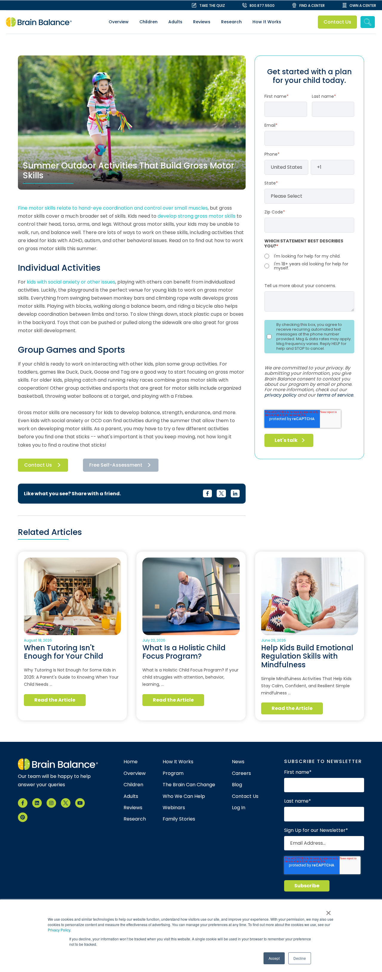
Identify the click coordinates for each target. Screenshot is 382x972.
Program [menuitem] (173, 773)
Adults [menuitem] (175, 22)
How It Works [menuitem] (266, 22)
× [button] (328, 911)
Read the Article (55, 700)
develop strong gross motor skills (197, 216)
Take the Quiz (212, 5)
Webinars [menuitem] (174, 807)
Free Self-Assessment (115, 465)
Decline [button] (299, 958)
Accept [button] (274, 958)
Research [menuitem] (231, 22)
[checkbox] (309, 261)
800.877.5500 (262, 5)
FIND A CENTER (312, 5)
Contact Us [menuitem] (245, 796)
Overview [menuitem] (119, 22)
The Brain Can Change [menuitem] (189, 784)
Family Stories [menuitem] (179, 819)
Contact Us (338, 21)
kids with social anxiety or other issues (71, 281)
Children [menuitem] (148, 22)
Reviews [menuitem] (201, 22)
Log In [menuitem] (238, 807)
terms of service (335, 395)
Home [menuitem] (131, 762)
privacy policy (280, 395)
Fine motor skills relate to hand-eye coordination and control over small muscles (113, 208)
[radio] (309, 256)
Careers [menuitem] (241, 773)
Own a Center (362, 5)
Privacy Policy (59, 929)
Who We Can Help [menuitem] (184, 796)
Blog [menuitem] (237, 784)
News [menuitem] (238, 762)
